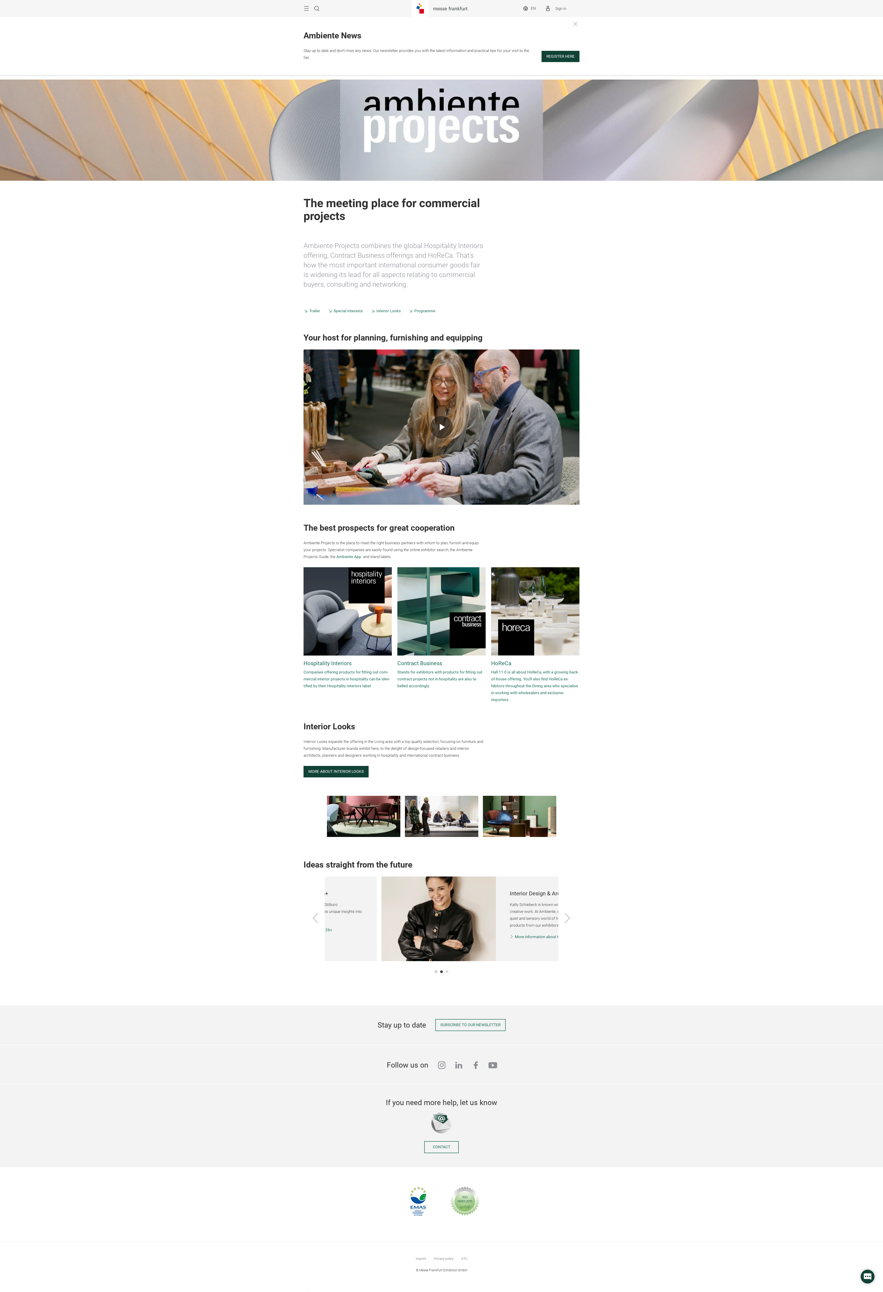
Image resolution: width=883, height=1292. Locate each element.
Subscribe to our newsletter (470, 1025)
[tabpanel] (441, 919)
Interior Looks (388, 311)
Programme (424, 311)
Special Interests (348, 311)
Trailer (314, 311)
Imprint (421, 1258)
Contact (441, 1147)
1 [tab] (436, 971)
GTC (464, 1258)
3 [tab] (447, 971)
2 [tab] (441, 971)
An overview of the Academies (486, 944)
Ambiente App (348, 557)
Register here (560, 56)
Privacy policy (443, 1258)
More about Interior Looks (336, 771)
